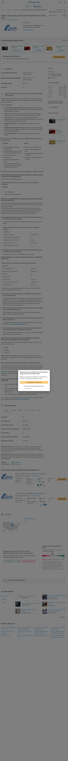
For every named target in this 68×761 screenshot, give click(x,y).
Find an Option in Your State (34, 382)
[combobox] (34, 388)
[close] (48, 371)
